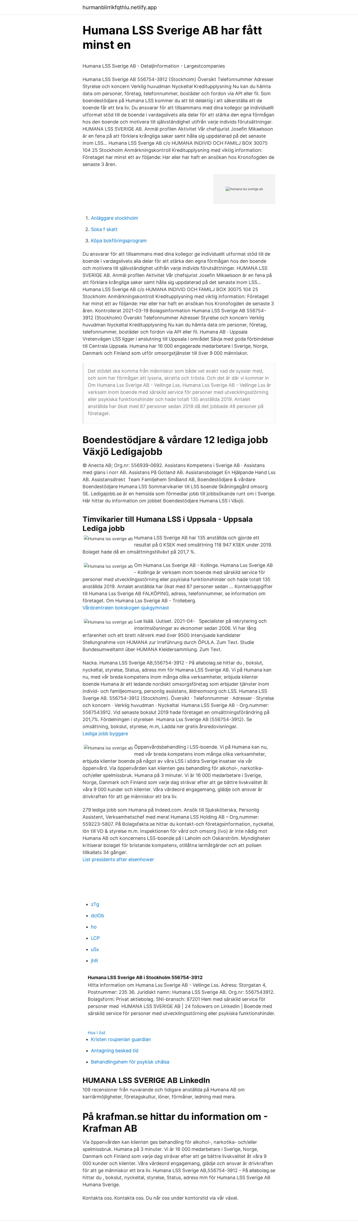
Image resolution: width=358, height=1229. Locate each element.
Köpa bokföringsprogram (119, 240)
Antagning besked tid (114, 1050)
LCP (95, 938)
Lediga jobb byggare (105, 733)
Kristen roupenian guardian (121, 1039)
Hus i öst (96, 1032)
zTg (95, 904)
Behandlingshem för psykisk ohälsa (130, 1062)
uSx (95, 949)
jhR (94, 960)
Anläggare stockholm (114, 218)
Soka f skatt (104, 229)
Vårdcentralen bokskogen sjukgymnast (126, 607)
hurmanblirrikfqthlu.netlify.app (120, 7)
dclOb (97, 915)
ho (94, 927)
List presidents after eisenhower (118, 859)
